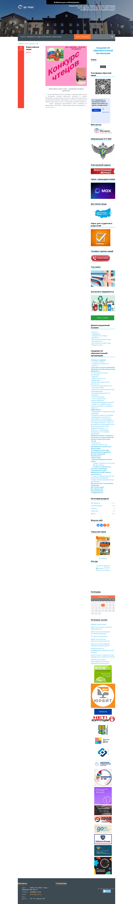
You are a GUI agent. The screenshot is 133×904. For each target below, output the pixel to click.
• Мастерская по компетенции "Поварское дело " (101, 344)
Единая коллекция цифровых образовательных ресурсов (100, 645)
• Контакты (94, 365)
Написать (96, 110)
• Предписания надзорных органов (102, 402)
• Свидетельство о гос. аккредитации (98, 379)
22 (103, 610)
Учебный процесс (97, 506)
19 (92, 610)
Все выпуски (103, 558)
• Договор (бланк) (97, 465)
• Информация (95, 334)
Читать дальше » (50, 107)
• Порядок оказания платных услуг (103, 463)
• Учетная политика (97, 387)
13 (96, 608)
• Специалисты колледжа (99, 336)
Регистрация (85, 37)
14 (99, 608)
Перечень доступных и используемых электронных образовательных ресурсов (100, 661)
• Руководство (95, 443)
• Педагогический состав (99, 445)
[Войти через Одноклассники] (108, 525)
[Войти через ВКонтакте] (101, 525)
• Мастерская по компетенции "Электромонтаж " (101, 340)
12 (92, 608)
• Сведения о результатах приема (102, 415)
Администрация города (98, 624)
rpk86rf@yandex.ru (36, 894)
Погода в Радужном (103, 566)
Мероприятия (95, 503)
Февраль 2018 (103, 597)
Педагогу (94, 508)
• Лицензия (94, 376)
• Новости (94, 332)
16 (106, 608)
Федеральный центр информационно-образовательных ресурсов (102, 650)
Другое (28, 52)
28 (99, 613)
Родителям (94, 511)
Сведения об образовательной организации (103, 50)
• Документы (95, 337)
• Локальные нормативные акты (101, 386)
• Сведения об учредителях (100, 364)
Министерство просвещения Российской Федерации (100, 632)
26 (92, 613)
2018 (26, 44)
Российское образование (99, 636)
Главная (20, 44)
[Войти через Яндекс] (104, 525)
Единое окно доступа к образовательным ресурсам (100, 640)
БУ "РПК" (29, 7)
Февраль (32, 44)
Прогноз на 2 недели (103, 570)
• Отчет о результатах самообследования (98, 399)
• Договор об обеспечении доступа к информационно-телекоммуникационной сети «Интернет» (102, 392)
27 (96, 613)
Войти (78, 37)
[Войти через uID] (98, 525)
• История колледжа (97, 362)
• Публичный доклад (97, 397)
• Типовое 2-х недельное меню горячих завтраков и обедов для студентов (102, 406)
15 (103, 608)
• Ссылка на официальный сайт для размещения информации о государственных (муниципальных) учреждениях (102, 478)
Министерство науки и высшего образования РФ (101, 628)
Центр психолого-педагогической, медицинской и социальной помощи (103, 656)
